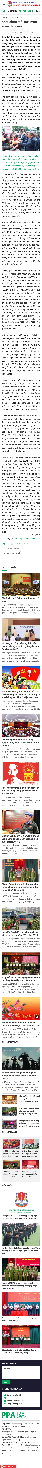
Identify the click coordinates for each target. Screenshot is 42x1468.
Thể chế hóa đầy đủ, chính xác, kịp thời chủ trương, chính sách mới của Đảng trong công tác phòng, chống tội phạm (29, 1101)
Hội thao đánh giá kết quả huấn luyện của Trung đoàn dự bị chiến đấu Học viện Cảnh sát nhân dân (21, 1250)
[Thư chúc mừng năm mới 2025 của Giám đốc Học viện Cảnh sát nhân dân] (21, 1008)
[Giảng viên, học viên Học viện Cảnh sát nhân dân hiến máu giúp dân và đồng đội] (30, 1144)
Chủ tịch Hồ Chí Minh (22, 544)
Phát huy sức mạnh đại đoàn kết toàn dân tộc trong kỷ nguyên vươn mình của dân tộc (20, 790)
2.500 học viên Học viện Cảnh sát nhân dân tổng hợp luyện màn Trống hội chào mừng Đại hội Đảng (11, 1156)
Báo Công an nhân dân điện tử (27, 538)
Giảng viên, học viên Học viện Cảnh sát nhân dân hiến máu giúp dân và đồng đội (30, 1156)
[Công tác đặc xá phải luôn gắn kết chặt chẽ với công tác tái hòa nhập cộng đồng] (21, 1336)
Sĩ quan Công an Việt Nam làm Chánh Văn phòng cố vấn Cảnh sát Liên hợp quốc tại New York (20, 839)
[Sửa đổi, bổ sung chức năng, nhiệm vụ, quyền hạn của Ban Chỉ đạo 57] (21, 1304)
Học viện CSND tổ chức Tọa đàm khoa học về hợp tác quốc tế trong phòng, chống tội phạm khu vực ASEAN (20, 1285)
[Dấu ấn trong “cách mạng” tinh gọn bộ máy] (21, 584)
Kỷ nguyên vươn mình (11, 553)
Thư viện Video (10, 1042)
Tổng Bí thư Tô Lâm (11, 548)
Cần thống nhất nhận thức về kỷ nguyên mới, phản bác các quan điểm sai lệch (20, 742)
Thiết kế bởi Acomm (9, 1456)
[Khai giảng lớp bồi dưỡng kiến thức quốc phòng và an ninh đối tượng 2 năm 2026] (9, 1124)
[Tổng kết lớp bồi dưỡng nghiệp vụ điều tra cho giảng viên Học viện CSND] (21, 963)
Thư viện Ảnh (9, 1132)
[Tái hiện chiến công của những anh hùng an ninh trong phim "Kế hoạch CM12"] (21, 1058)
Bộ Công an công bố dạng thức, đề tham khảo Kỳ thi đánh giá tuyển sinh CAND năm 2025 (20, 646)
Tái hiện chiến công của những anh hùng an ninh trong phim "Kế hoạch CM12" (19, 1075)
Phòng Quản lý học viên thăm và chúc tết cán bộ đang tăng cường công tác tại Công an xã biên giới (20, 887)
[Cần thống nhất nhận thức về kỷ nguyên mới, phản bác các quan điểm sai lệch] (21, 725)
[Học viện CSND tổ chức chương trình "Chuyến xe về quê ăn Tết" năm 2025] (21, 918)
